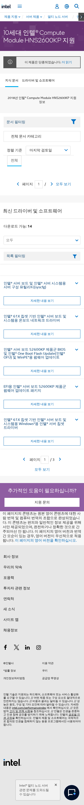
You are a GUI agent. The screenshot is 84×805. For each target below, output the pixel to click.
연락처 (8, 599)
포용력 (8, 577)
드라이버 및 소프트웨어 (38, 80)
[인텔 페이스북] (5, 648)
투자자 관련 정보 (16, 588)
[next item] (81, 17)
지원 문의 (42, 502)
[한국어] (66, 6)
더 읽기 (67, 62)
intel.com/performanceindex (29, 707)
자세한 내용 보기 (42, 301)
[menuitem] (33, 17)
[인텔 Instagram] (39, 648)
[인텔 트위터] (16, 648)
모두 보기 (63, 184)
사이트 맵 (11, 619)
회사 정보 (11, 556)
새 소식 (9, 609)
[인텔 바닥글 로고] (12, 762)
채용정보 (10, 630)
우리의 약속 (12, 567)
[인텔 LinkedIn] (27, 648)
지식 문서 (11, 80)
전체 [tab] (14, 160)
